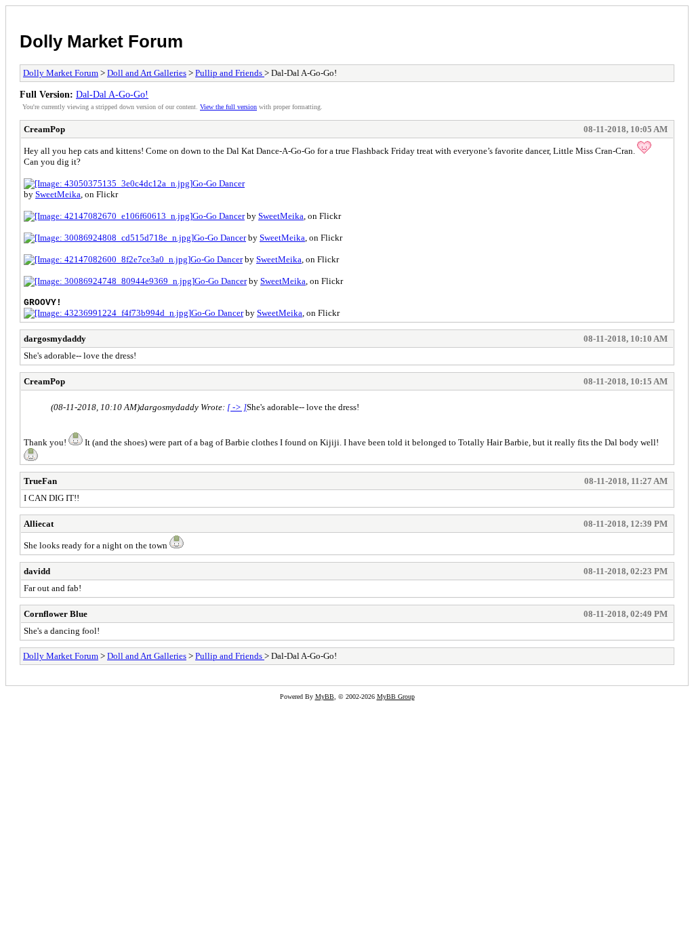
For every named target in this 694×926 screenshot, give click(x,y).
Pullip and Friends (229, 73)
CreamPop (44, 129)
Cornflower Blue (55, 614)
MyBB (324, 696)
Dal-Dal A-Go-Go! (112, 94)
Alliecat (39, 524)
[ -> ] (237, 407)
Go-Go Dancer (218, 183)
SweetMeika (58, 194)
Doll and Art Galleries (146, 73)
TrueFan (40, 481)
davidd (37, 571)
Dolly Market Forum (101, 41)
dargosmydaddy (55, 339)
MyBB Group (396, 696)
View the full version (228, 106)
